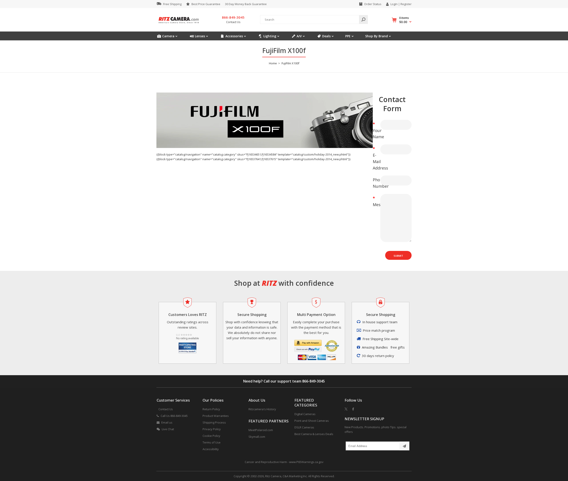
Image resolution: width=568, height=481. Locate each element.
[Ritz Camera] (178, 25)
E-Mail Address (375, 161)
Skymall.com (256, 437)
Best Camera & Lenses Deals (313, 434)
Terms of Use (212, 442)
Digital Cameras (305, 414)
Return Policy (211, 409)
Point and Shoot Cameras (311, 421)
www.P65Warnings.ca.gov (306, 462)
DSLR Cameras (304, 427)
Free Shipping (172, 4)
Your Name (375, 134)
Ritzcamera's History (262, 409)
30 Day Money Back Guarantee (246, 4)
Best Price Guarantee (205, 4)
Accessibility (211, 449)
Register (406, 4)
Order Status (372, 4)
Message (375, 204)
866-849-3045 (313, 381)
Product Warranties (216, 416)
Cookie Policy (211, 436)
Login (394, 4)
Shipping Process (214, 422)
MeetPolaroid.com (260, 430)
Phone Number (375, 183)
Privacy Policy (212, 429)
